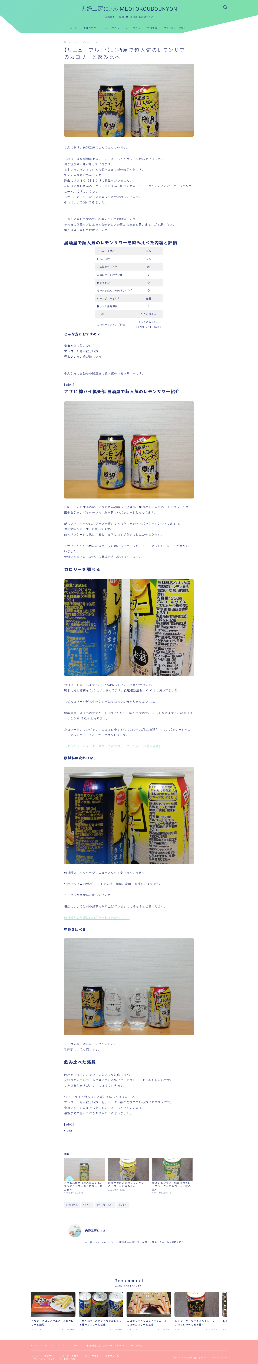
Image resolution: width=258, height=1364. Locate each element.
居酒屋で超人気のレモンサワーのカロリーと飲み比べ (127, 1184)
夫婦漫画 (152, 28)
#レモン (123, 1204)
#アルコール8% (105, 1204)
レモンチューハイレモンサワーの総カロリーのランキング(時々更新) (112, 746)
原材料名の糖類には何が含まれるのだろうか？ (97, 917)
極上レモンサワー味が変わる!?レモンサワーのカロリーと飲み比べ (171, 1186)
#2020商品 (72, 1204)
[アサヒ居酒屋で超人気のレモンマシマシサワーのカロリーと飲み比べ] (84, 1169)
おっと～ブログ (111, 28)
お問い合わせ (71, 1358)
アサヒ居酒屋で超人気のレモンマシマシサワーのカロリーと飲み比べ (83, 1186)
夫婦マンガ (50, 1355)
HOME (34, 1345)
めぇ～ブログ (133, 28)
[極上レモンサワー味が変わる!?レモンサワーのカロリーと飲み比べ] (172, 1169)
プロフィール (112, 1355)
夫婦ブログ (89, 28)
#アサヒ (87, 1204)
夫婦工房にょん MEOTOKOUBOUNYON (129, 9)
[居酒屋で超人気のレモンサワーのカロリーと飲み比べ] (128, 1169)
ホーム (73, 28)
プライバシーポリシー (176, 28)
